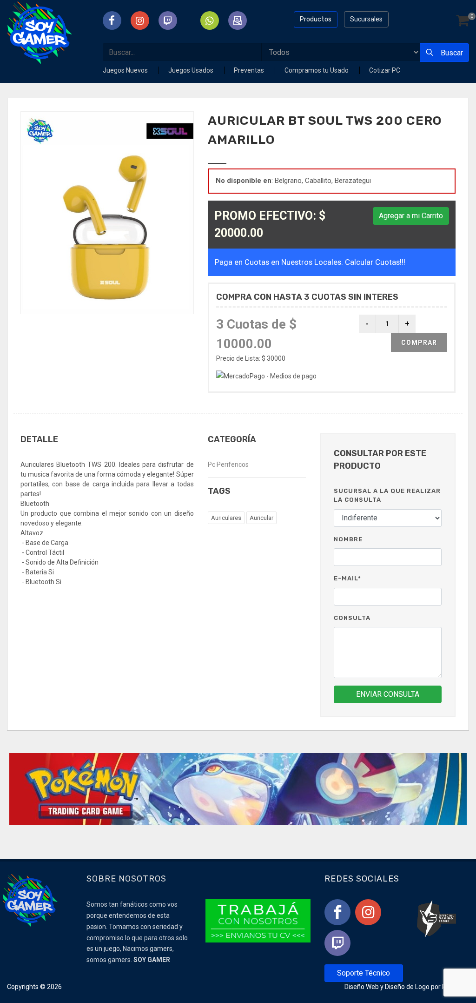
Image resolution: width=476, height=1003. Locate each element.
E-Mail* (347, 578)
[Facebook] (337, 912)
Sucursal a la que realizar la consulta (387, 495)
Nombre (348, 539)
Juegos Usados (191, 70)
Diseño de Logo (407, 986)
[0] (462, 21)
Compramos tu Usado (317, 70)
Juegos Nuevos (126, 70)
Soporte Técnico (363, 973)
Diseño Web (361, 986)
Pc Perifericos (228, 464)
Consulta (352, 617)
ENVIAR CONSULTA (387, 694)
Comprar (419, 342)
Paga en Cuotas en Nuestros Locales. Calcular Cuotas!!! (310, 262)
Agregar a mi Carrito (411, 215)
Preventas (249, 70)
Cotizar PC (384, 70)
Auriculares (226, 517)
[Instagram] (368, 912)
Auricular (261, 517)
